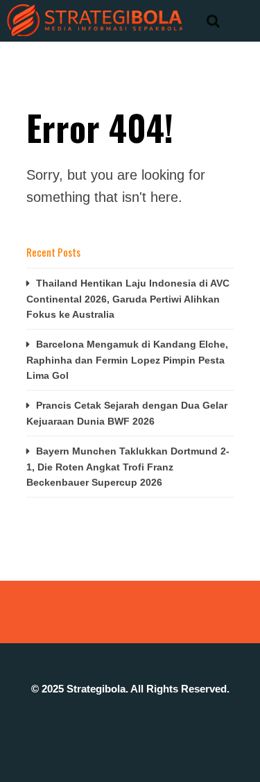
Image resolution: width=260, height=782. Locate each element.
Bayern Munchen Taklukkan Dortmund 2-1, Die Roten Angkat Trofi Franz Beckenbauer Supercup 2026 (127, 466)
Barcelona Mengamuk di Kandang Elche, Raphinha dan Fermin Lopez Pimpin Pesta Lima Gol (127, 360)
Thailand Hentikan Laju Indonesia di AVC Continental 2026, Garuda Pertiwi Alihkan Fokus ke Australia (127, 299)
